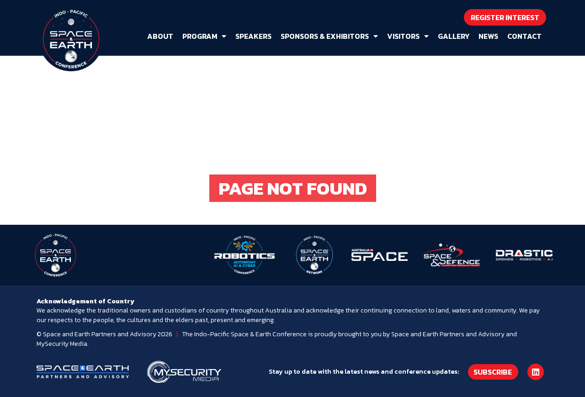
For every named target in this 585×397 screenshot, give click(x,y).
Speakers (253, 36)
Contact (524, 36)
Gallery (453, 36)
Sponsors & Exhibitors (325, 36)
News (488, 36)
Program (199, 36)
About (160, 36)
